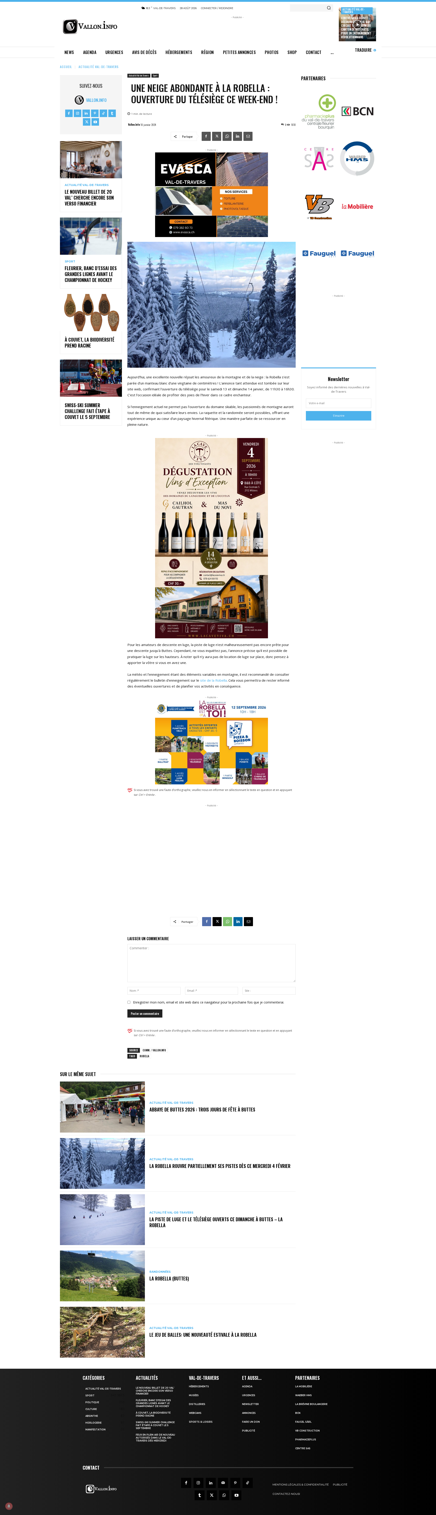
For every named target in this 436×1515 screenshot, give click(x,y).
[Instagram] (77, 113)
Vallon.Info (96, 100)
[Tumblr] (112, 113)
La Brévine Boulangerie (311, 1404)
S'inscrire (338, 416)
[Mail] (223, 1483)
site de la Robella (213, 680)
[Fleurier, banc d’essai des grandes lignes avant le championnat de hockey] (91, 236)
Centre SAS (302, 1448)
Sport (70, 261)
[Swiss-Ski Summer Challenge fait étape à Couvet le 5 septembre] (91, 378)
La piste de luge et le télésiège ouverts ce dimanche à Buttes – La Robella (216, 1222)
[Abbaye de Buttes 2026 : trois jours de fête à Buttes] (102, 1107)
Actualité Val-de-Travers (353, 10)
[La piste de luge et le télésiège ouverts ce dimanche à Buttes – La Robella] (102, 1219)
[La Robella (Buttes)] (102, 1276)
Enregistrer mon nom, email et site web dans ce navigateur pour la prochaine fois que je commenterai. (208, 1002)
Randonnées (160, 1271)
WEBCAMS (195, 1413)
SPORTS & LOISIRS (201, 1421)
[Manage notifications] (8, 1506)
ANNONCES (249, 1413)
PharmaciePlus (305, 1439)
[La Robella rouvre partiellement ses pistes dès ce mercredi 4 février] (102, 1163)
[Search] (329, 8)
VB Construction (307, 1430)
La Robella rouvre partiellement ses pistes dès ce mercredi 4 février (219, 1166)
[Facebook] (69, 113)
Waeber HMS (303, 1395)
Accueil (66, 66)
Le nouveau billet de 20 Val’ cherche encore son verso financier (89, 197)
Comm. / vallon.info (154, 1050)
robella (144, 1056)
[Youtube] (95, 122)
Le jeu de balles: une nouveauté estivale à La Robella (203, 1334)
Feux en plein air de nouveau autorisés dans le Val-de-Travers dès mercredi (155, 1437)
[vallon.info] (98, 26)
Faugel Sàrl (303, 1421)
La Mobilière (303, 1386)
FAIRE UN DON (251, 1421)
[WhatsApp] (227, 136)
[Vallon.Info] (80, 100)
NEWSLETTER (250, 1404)
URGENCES (248, 1395)
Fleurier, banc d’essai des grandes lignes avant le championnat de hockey (91, 274)
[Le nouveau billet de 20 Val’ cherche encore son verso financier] (91, 159)
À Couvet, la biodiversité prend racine (89, 342)
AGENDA (247, 1386)
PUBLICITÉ (248, 1430)
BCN (297, 1413)
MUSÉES (194, 1395)
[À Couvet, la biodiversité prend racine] (91, 312)
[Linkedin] (86, 113)
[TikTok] (103, 113)
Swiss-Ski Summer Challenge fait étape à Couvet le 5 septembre (87, 411)
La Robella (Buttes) (169, 1278)
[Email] (248, 136)
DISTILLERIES (197, 1404)
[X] (86, 122)
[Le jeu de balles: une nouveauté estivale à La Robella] (102, 1332)
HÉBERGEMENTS (199, 1386)
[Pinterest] (95, 113)
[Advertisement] (237, 30)
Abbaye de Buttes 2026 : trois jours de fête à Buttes (202, 1109)
